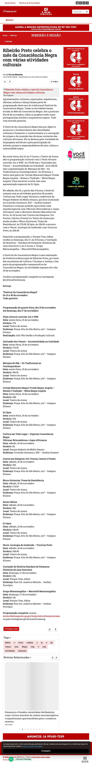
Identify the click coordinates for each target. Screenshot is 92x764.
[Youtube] (77, 2)
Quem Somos (10, 3)
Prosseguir (46, 751)
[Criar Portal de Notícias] (85, 759)
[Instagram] (80, 2)
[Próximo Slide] (56, 658)
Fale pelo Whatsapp (23, 759)
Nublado (11, 11)
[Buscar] (86, 12)
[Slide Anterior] (53, 658)
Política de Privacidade (29, 3)
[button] (19, 729)
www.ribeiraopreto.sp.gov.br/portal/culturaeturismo (31, 616)
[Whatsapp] (83, 2)
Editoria (14, 35)
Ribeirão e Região (46, 35)
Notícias (9, 41)
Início (5, 35)
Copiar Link (12, 629)
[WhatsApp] (11, 759)
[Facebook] (87, 2)
